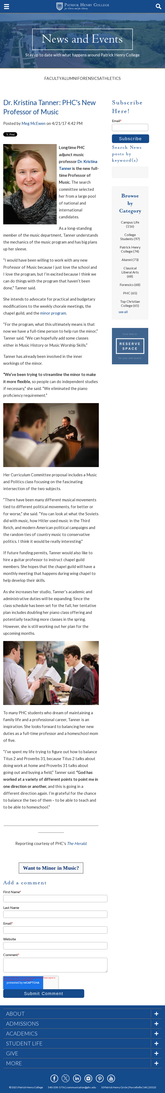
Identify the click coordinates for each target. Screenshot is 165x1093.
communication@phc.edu (81, 1087)
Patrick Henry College (130, 249)
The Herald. (77, 843)
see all (123, 312)
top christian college (130, 303)
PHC (130, 293)
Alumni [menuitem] (69, 78)
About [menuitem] (15, 1013)
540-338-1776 (56, 1087)
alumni (130, 260)
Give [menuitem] (12, 1053)
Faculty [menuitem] (53, 78)
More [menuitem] (14, 1063)
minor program (53, 313)
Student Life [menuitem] (24, 1043)
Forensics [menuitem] (88, 78)
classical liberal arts (130, 272)
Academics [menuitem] (21, 1033)
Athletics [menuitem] (110, 78)
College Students (130, 237)
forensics (130, 285)
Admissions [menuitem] (22, 1023)
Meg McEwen (33, 123)
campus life (130, 224)
